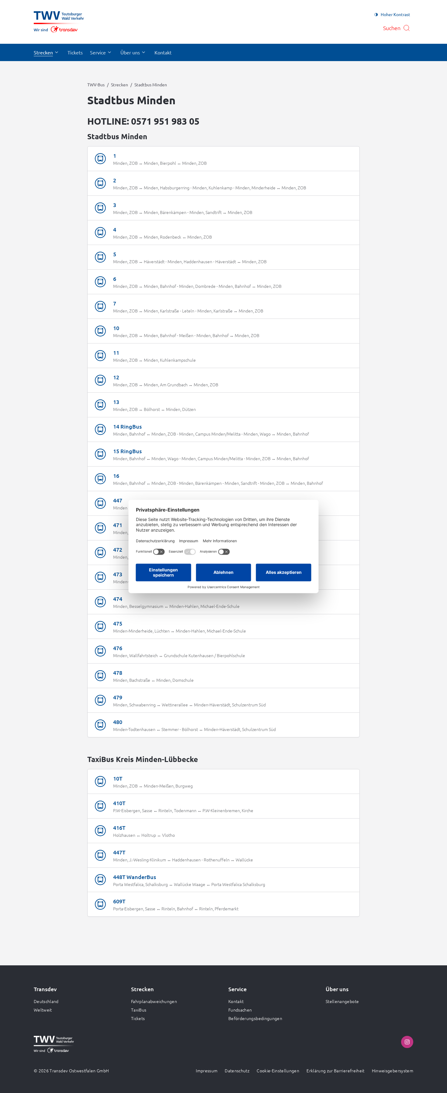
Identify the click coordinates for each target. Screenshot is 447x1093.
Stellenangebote (342, 1001)
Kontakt (236, 1001)
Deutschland (46, 1001)
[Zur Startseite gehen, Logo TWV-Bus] (59, 21)
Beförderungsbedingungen (255, 1018)
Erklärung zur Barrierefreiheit (336, 1070)
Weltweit (43, 1010)
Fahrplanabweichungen (154, 1001)
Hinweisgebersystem (392, 1070)
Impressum (206, 1070)
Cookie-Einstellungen (278, 1070)
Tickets (138, 1018)
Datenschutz (237, 1070)
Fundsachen (240, 1010)
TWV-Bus (96, 84)
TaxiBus (138, 1010)
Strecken (119, 84)
